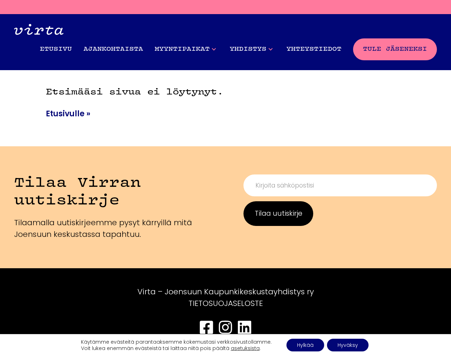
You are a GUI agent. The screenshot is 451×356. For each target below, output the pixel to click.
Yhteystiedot (313, 49)
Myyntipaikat (182, 49)
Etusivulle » (68, 113)
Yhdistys (248, 49)
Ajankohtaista (113, 49)
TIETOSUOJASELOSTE (226, 303)
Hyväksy (348, 345)
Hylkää (305, 345)
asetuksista (245, 348)
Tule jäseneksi (395, 49)
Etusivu (56, 49)
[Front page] (38, 31)
